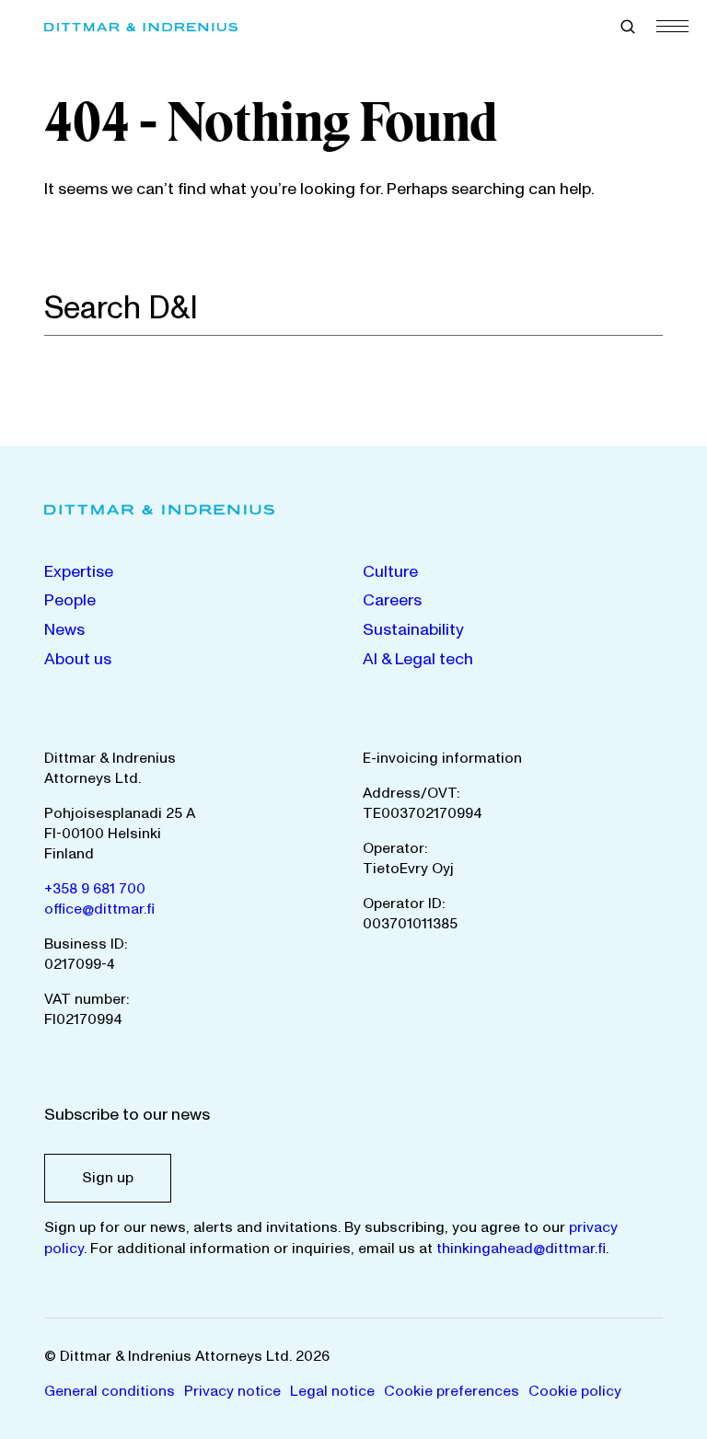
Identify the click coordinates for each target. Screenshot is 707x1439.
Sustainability (413, 629)
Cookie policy (574, 1391)
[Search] (652, 307)
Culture (390, 571)
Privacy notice (232, 1391)
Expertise (78, 571)
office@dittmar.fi (99, 909)
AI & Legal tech (418, 659)
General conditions (109, 1391)
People (70, 600)
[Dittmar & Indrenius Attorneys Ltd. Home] (141, 27)
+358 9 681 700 (94, 889)
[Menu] (672, 25)
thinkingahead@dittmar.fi (521, 1248)
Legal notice (332, 1391)
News (64, 629)
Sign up (107, 1178)
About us (77, 659)
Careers (392, 600)
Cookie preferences (451, 1391)
